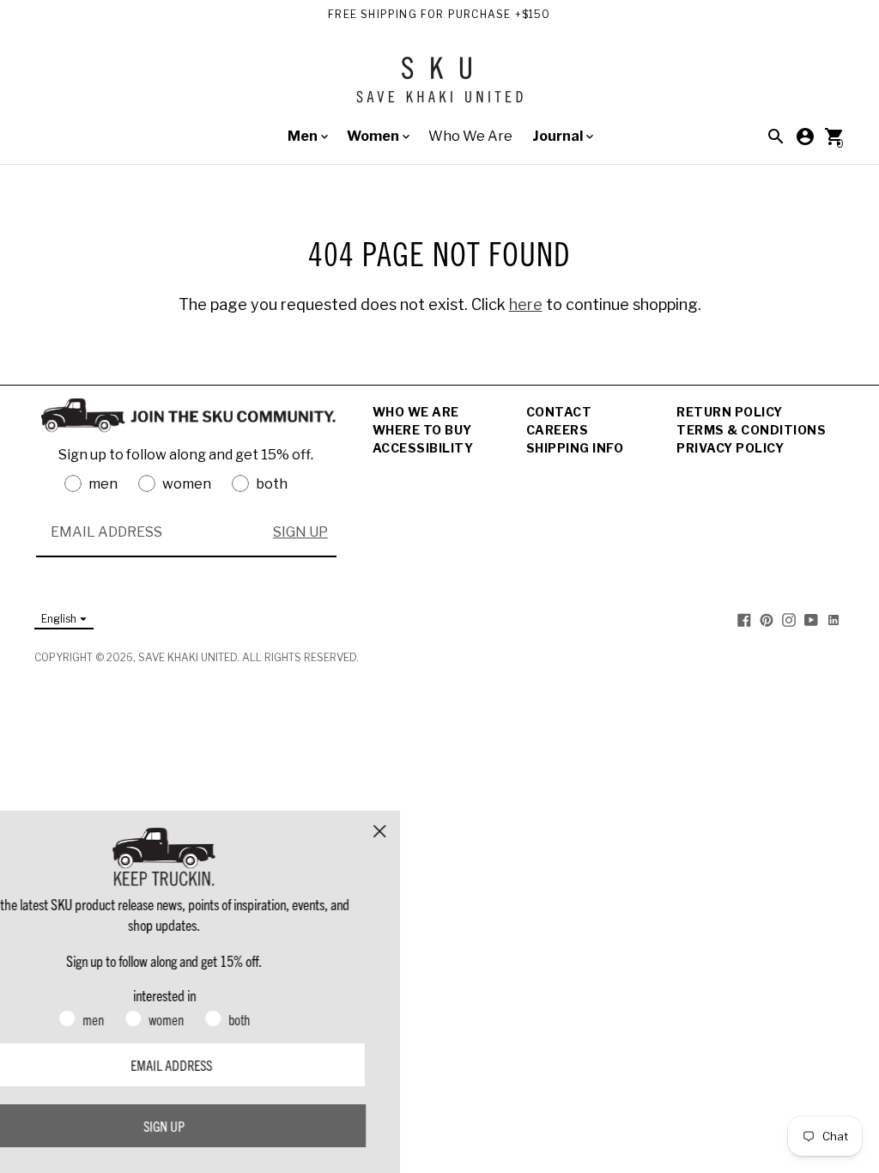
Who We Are (470, 136)
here (526, 304)
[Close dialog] (440, 831)
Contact (559, 411)
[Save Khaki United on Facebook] (744, 619)
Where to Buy (422, 429)
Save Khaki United (187, 657)
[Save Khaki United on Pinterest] (766, 619)
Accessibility (423, 448)
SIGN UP (300, 532)
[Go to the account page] (805, 136)
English (58, 618)
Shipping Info (575, 448)
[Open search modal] (776, 136)
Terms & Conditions (751, 429)
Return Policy (729, 411)
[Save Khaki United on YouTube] (811, 619)
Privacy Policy (730, 448)
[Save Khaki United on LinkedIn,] (833, 619)
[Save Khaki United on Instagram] (789, 619)
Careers (557, 429)
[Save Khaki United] (439, 86)
